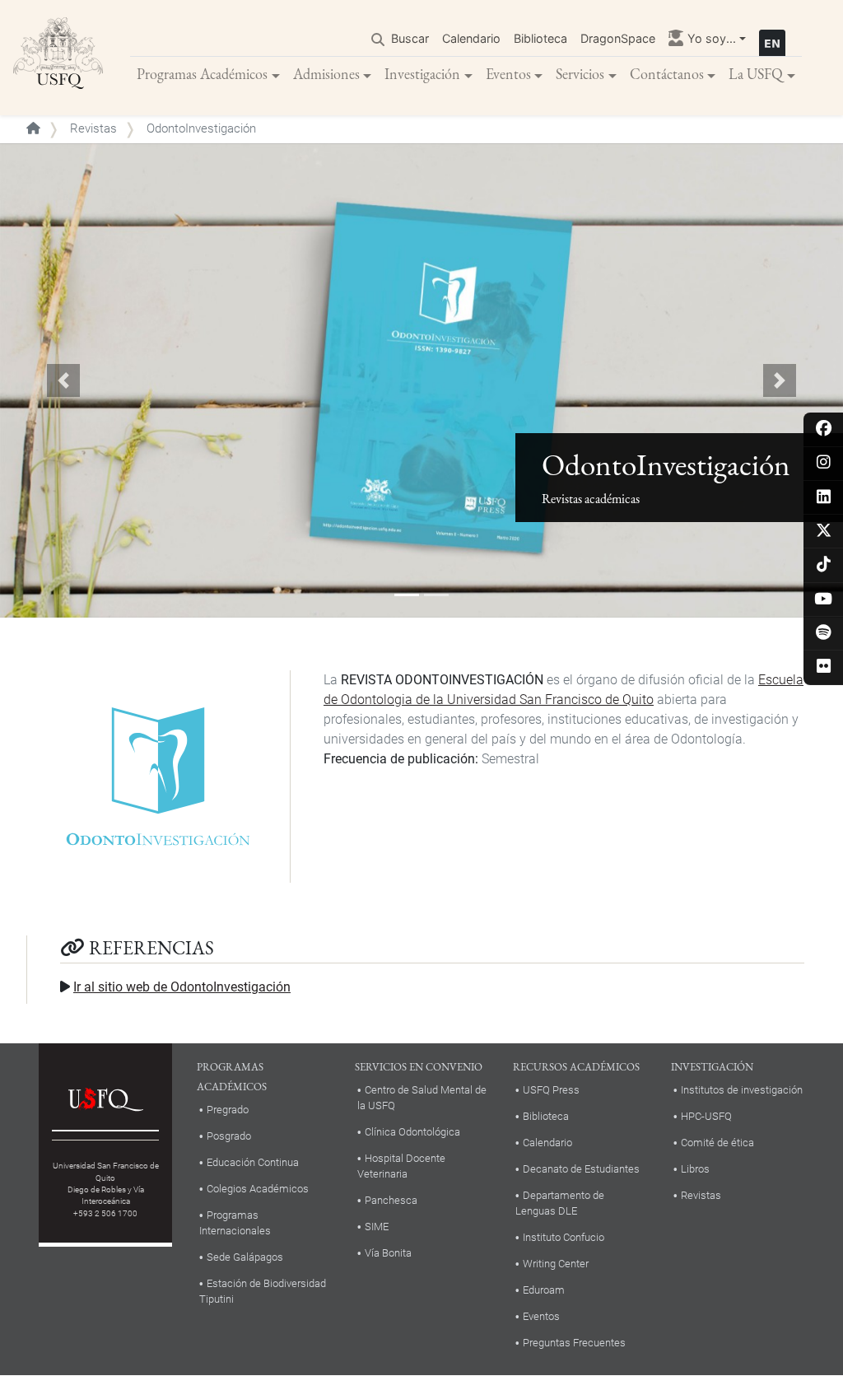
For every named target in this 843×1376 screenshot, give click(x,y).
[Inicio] (58, 57)
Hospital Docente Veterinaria (401, 1166)
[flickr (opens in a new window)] (823, 667)
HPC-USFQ (706, 1116)
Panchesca (391, 1200)
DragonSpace (617, 38)
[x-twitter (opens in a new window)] (823, 531)
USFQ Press (551, 1090)
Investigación (422, 73)
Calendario (471, 38)
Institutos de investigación (742, 1090)
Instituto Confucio (563, 1237)
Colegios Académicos (258, 1188)
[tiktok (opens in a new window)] (823, 565)
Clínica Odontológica (412, 1132)
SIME (377, 1226)
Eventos (508, 73)
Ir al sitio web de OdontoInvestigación (182, 987)
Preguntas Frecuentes (574, 1342)
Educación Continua (253, 1162)
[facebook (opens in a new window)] (823, 429)
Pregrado (228, 1109)
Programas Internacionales (235, 1223)
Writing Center (556, 1263)
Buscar (410, 38)
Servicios (580, 73)
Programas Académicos (202, 73)
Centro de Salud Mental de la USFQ (422, 1098)
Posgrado (229, 1136)
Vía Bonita (388, 1253)
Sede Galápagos (245, 1257)
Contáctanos (667, 73)
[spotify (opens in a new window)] (823, 634)
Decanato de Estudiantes (581, 1169)
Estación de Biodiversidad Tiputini (262, 1291)
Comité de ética (717, 1142)
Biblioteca (540, 38)
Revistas (93, 128)
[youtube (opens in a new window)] (823, 600)
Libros (695, 1169)
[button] (63, 380)
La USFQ (756, 73)
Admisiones (326, 73)
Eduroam (544, 1290)
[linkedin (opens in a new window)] (823, 498)
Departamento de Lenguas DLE (559, 1203)
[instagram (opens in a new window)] (823, 463)
